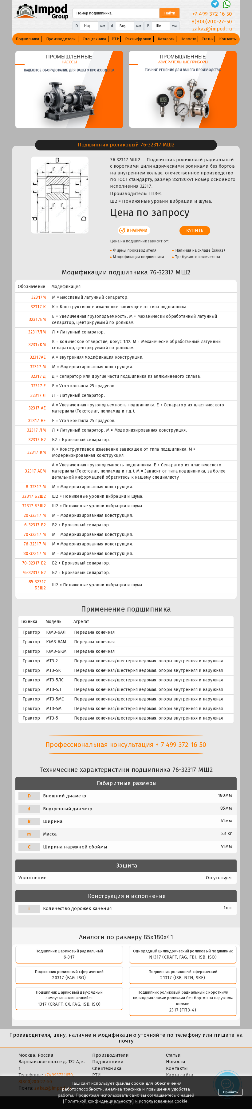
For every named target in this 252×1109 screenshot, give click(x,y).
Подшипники (27, 39)
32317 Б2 (37, 439)
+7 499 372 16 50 (212, 14)
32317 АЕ (37, 408)
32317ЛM (37, 332)
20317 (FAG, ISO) (69, 977)
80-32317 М (34, 553)
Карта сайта (179, 1075)
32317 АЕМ (35, 471)
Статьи (208, 39)
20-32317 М (35, 515)
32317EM (37, 319)
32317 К (38, 306)
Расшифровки (138, 39)
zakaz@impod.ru (212, 29)
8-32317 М (36, 486)
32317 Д (38, 376)
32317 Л (38, 395)
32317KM (37, 344)
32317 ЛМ (36, 430)
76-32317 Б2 (34, 572)
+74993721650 (58, 1075)
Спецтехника (94, 39)
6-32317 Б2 (35, 525)
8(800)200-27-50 (211, 21)
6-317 (69, 957)
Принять (230, 1092)
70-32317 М (35, 534)
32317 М (38, 366)
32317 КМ (36, 452)
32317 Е (38, 386)
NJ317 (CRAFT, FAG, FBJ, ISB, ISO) (183, 957)
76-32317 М (35, 544)
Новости (188, 39)
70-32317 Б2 (34, 563)
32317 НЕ (37, 420)
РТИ (116, 39)
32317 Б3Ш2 (34, 506)
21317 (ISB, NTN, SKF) (182, 977)
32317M (38, 297)
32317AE (38, 357)
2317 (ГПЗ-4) (182, 1010)
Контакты (228, 39)
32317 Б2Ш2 (34, 496)
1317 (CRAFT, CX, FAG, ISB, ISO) (69, 1004)
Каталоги (166, 39)
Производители (61, 39)
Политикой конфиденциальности (99, 1101)
